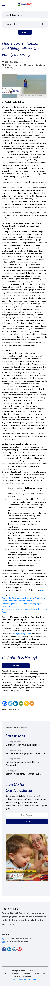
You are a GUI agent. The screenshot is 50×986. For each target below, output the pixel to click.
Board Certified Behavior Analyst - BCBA (23, 773)
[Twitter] (10, 703)
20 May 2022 (10, 65)
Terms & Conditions (31, 979)
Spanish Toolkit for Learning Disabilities (18, 600)
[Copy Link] (26, 703)
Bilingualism (29, 65)
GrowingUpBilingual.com (21, 633)
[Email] (21, 703)
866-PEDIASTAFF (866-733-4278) (19, 938)
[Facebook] (4, 703)
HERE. (42, 590)
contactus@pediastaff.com (17, 941)
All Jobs (16, 665)
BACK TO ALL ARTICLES (17, 727)
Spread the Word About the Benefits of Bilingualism (23, 598)
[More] (31, 703)
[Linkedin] (15, 703)
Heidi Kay (9, 68)
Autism (19, 65)
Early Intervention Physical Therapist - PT (24, 744)
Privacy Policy (16, 979)
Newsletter (40, 65)
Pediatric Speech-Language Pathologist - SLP (25, 753)
